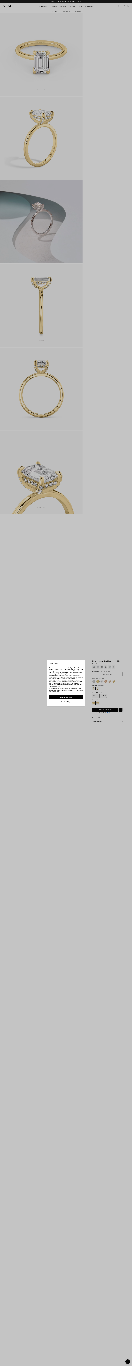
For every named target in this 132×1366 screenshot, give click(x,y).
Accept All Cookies (66, 697)
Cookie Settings (66, 702)
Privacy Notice (79, 690)
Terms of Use (55, 691)
